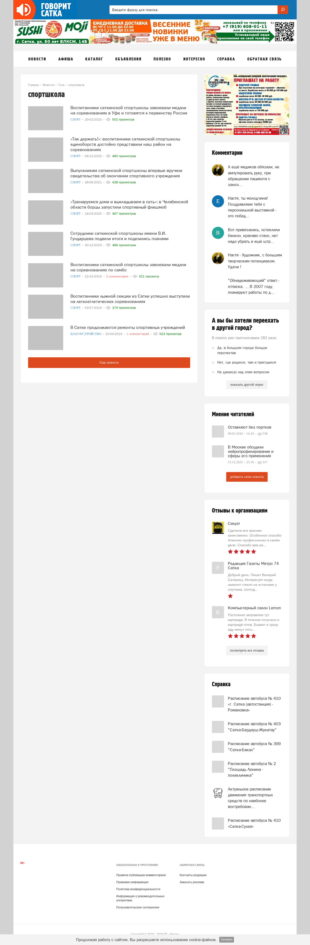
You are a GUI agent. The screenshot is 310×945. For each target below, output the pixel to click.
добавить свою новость (247, 477)
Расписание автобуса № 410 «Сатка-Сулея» (254, 823)
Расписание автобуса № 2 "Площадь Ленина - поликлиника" (252, 769)
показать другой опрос (247, 384)
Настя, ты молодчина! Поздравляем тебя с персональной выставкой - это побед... (252, 207)
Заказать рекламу (192, 882)
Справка (221, 684)
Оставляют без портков (249, 427)
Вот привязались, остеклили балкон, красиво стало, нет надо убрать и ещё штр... (254, 235)
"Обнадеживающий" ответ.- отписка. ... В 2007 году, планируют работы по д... (253, 286)
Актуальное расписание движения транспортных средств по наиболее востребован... (250, 798)
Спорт (75, 119)
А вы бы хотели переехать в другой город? (245, 324)
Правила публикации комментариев (141, 875)
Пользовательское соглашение (137, 907)
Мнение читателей (233, 414)
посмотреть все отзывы (247, 650)
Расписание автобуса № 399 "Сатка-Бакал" (254, 746)
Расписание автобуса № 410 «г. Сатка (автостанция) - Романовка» (254, 704)
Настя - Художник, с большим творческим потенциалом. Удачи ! (255, 261)
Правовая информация (132, 882)
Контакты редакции (193, 875)
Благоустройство (86, 334)
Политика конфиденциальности (138, 889)
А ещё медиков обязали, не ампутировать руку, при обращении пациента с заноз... (253, 175)
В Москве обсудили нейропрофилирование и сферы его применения (250, 451)
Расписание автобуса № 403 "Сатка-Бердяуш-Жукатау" (254, 726)
